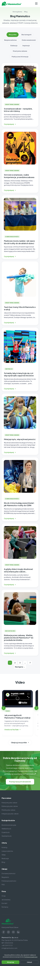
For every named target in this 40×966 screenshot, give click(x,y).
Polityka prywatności (9, 881)
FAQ (3, 884)
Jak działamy (6, 900)
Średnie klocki (6, 836)
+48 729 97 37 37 (7, 945)
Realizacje (5, 858)
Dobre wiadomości (29, 40)
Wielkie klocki (6, 829)
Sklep (4, 855)
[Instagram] (8, 932)
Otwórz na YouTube (11, 729)
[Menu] (36, 3)
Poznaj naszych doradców (20, 782)
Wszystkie (12, 34)
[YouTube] (13, 932)
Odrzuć (29, 962)
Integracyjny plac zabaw (10, 814)
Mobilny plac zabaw (8, 810)
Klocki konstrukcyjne (9, 825)
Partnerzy (5, 907)
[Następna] (36, 708)
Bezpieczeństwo (10, 40)
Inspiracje (26, 45)
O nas (4, 896)
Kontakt (4, 903)
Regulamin (5, 877)
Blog (3, 862)
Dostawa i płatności (8, 873)
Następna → (20, 667)
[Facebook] (3, 932)
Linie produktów (7, 851)
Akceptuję (10, 962)
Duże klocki (6, 832)
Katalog (4, 847)
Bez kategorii (26, 34)
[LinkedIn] (18, 932)
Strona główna (17, 12)
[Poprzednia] (4, 708)
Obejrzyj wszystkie (19, 742)
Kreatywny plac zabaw (9, 803)
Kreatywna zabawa (20, 51)
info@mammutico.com (9, 948)
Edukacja (13, 45)
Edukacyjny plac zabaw (10, 806)
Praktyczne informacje (20, 57)
